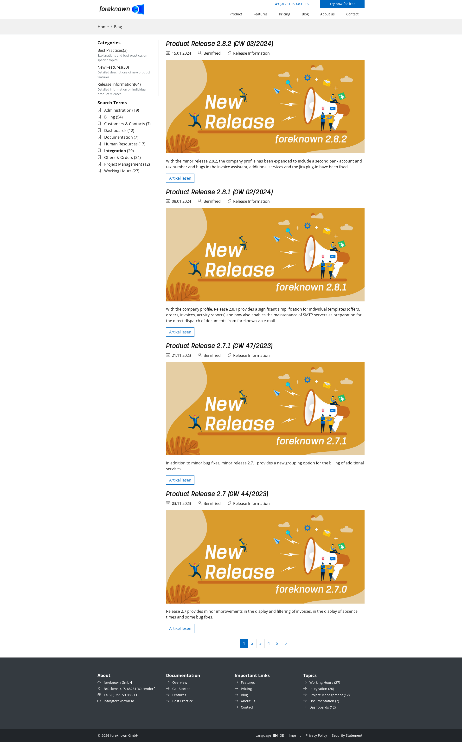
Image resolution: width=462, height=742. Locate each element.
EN (275, 735)
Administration (117, 110)
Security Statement (347, 735)
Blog (305, 14)
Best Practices (112, 50)
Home (103, 26)
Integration (318, 688)
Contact (352, 14)
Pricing (284, 14)
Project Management (123, 164)
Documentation (118, 137)
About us (327, 14)
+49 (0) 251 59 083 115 (291, 3)
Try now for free (342, 3)
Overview (179, 682)
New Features (113, 67)
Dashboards (115, 130)
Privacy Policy (316, 735)
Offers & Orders (118, 157)
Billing (109, 117)
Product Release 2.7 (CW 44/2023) (217, 494)
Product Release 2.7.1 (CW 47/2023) (219, 346)
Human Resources (121, 144)
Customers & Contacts (124, 123)
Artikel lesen (180, 178)
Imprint (295, 735)
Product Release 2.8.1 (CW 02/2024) (219, 192)
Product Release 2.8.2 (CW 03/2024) (219, 44)
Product (236, 14)
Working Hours (118, 171)
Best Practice (182, 701)
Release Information (251, 53)
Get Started (181, 688)
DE (282, 735)
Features (261, 14)
